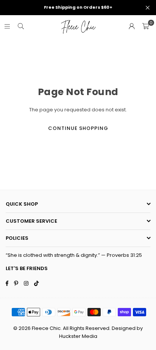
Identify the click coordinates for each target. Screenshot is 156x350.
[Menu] (7, 26)
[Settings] (132, 26)
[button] (145, 26)
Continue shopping (78, 128)
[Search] (21, 26)
